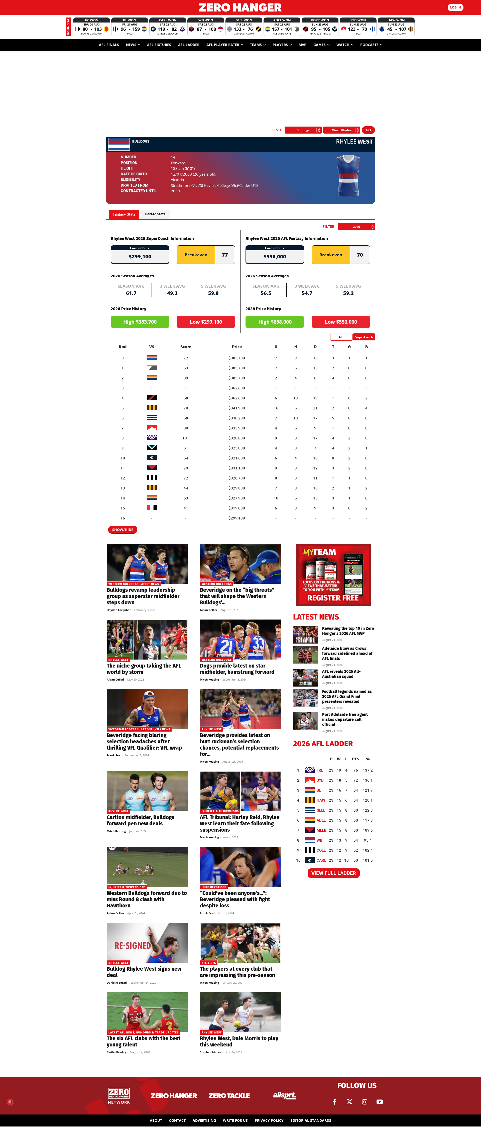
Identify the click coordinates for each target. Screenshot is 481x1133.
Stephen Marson (211, 1052)
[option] (91, 27)
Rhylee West (118, 660)
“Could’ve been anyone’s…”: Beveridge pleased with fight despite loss (235, 899)
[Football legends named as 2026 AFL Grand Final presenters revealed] (305, 698)
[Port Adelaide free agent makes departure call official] (305, 721)
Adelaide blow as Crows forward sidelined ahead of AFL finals (347, 653)
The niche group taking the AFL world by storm (144, 669)
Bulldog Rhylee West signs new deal (144, 972)
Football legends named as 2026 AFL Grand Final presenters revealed (347, 696)
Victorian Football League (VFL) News (139, 729)
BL (319, 790)
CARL (321, 860)
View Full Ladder (333, 873)
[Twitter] (349, 1102)
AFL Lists (209, 963)
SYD (320, 780)
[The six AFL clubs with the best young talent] (147, 1012)
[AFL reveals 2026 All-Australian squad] (305, 678)
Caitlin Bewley (116, 1052)
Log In (455, 7)
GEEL (321, 810)
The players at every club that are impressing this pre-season (237, 972)
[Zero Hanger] (240, 7)
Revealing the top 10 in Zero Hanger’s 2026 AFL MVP (348, 631)
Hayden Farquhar (119, 610)
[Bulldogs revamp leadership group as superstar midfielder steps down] (147, 564)
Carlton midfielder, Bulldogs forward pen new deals (140, 820)
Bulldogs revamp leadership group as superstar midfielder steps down (143, 596)
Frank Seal (114, 755)
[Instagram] (364, 1102)
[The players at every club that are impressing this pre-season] (240, 943)
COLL (321, 850)
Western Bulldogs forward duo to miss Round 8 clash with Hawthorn (147, 899)
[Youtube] (379, 1102)
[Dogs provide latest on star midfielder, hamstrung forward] (240, 640)
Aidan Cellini (208, 610)
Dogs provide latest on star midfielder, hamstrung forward (237, 669)
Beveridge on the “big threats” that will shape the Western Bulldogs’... (237, 596)
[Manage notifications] (10, 1102)
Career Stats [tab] (155, 214)
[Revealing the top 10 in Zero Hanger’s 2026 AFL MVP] (305, 635)
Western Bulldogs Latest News (133, 584)
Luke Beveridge (214, 887)
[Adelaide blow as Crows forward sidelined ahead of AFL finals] (305, 655)
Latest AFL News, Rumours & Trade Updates (143, 1032)
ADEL (321, 820)
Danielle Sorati (117, 982)
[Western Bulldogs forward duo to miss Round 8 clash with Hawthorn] (147, 867)
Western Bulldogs (217, 584)
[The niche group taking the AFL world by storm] (147, 640)
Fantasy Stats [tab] (124, 214)
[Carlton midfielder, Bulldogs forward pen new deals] (147, 791)
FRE (320, 770)
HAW (321, 800)
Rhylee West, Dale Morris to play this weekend (239, 1041)
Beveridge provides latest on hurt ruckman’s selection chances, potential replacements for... (239, 744)
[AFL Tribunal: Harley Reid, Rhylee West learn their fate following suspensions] (240, 791)
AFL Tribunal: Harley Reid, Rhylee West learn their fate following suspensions (240, 823)
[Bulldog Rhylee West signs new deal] (147, 943)
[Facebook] (334, 1102)
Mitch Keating (209, 679)
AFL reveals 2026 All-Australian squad (341, 674)
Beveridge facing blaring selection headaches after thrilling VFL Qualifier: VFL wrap (144, 741)
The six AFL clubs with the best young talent (143, 1041)
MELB (321, 830)
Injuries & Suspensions (220, 811)
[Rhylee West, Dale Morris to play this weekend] (240, 1012)
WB (319, 840)
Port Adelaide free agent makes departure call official (345, 719)
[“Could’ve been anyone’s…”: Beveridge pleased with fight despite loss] (240, 867)
